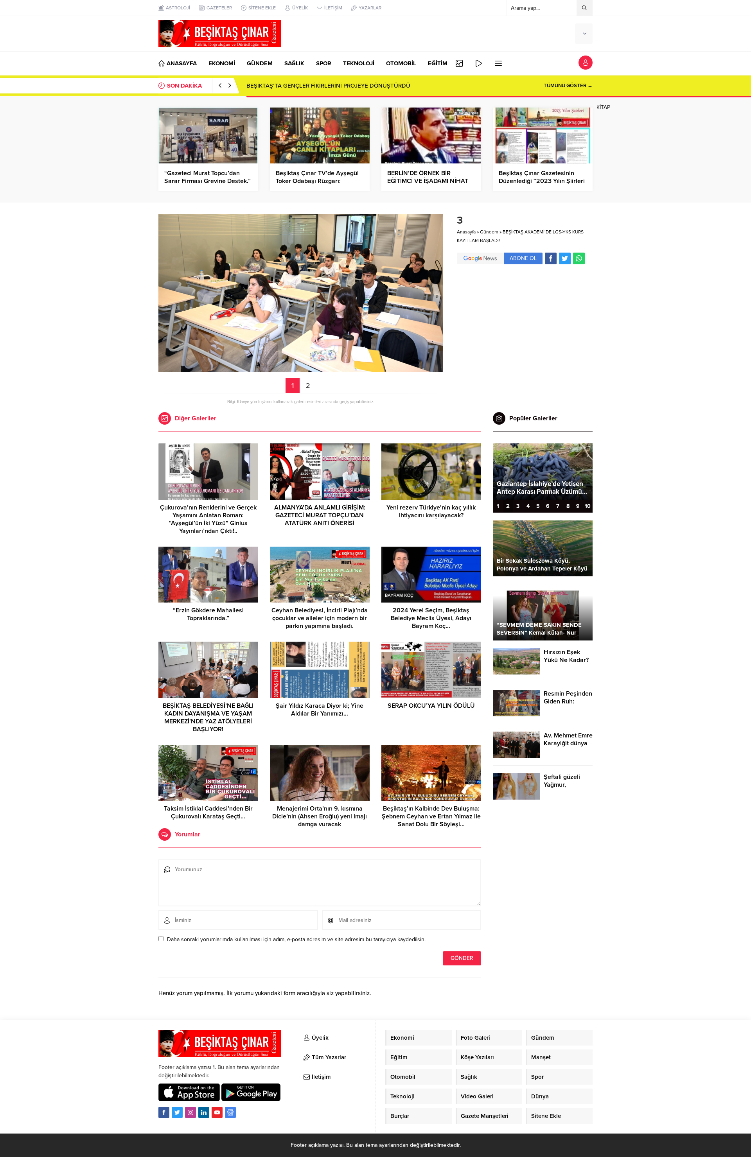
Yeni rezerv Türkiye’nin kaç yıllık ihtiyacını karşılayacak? (431, 511)
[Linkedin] (203, 1112)
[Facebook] (163, 1112)
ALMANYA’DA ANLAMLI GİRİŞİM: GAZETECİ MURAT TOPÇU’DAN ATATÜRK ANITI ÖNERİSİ (319, 515)
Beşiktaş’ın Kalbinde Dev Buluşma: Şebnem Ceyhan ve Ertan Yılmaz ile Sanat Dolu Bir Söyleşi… (431, 816)
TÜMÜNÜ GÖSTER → (568, 86)
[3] (300, 368)
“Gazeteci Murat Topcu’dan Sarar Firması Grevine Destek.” (207, 177)
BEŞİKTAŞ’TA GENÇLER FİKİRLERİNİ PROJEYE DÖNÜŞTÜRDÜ (328, 85)
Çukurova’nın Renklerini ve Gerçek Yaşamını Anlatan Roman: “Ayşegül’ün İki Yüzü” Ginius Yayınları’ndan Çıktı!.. (208, 519)
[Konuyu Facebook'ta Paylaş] (551, 258)
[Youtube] (217, 1112)
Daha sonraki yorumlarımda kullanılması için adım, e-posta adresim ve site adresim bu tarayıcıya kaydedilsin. (296, 939)
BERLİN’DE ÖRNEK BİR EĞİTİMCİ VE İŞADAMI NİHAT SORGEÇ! (427, 181)
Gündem (489, 232)
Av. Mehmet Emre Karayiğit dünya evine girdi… (568, 743)
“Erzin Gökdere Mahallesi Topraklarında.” (208, 614)
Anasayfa (466, 232)
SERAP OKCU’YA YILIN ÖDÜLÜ (431, 706)
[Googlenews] (230, 1112)
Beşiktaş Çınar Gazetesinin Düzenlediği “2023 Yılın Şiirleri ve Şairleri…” (542, 181)
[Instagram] (190, 1112)
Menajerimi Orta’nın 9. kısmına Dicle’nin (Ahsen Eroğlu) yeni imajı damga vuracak (319, 816)
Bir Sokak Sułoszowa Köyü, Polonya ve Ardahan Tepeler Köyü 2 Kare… (542, 568)
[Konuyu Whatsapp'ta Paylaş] (579, 258)
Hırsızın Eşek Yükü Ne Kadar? (566, 656)
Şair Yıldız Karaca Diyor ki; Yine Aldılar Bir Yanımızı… (319, 710)
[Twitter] (177, 1112)
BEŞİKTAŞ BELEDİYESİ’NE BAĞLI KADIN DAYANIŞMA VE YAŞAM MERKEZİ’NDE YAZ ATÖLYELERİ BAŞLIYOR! (208, 717)
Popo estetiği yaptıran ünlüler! (541, 492)
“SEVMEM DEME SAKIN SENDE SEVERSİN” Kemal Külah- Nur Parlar (539, 632)
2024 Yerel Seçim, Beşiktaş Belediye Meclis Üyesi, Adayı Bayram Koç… (431, 618)
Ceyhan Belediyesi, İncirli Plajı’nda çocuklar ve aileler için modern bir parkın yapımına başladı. (319, 618)
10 (588, 506)
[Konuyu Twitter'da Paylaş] (565, 258)
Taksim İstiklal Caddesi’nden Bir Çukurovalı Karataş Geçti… (208, 812)
